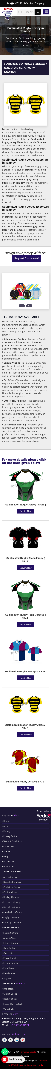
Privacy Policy (10, 836)
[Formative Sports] (8, 14)
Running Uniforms (12, 922)
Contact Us (8, 846)
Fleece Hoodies (10, 958)
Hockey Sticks (10, 998)
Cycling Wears (10, 892)
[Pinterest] (22, 1040)
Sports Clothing (10, 932)
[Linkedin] (16, 1040)
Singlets (7, 978)
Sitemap (7, 851)
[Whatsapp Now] (4, 1051)
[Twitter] (10, 1040)
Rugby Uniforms (11, 917)
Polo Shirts (8, 968)
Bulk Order (8, 861)
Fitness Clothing (11, 943)
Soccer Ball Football (12, 1003)
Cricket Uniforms (11, 887)
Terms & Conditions (12, 841)
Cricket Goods (10, 993)
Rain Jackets (9, 973)
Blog (5, 856)
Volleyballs (8, 1009)
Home (6, 821)
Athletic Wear (9, 937)
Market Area (9, 866)
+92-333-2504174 (20, 1025)
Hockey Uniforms (11, 897)
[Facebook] (4, 1040)
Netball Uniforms (11, 907)
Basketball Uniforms (13, 882)
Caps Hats (8, 953)
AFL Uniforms (10, 877)
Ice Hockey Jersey (11, 902)
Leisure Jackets (10, 963)
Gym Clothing (10, 948)
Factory (6, 831)
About (6, 826)
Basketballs (8, 988)
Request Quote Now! (26, 258)
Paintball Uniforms (12, 912)
